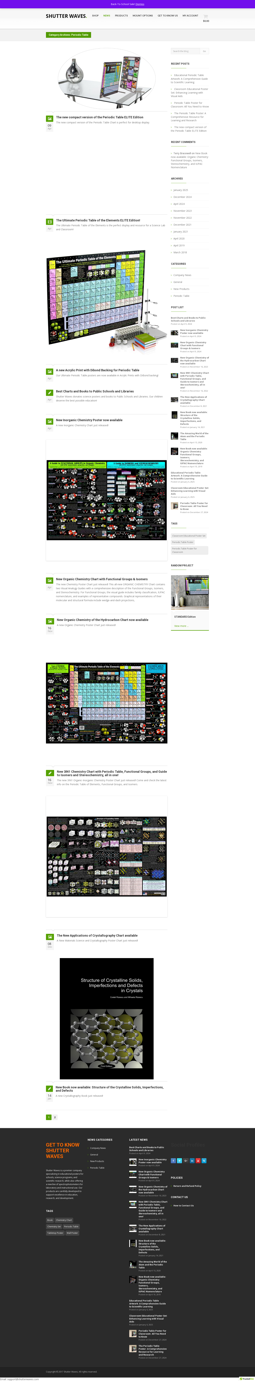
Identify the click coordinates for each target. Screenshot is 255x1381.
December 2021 (182, 224)
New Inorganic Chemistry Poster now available (89, 420)
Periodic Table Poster (182, 542)
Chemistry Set (54, 1226)
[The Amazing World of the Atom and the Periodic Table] (174, 435)
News (106, 15)
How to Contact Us (183, 1205)
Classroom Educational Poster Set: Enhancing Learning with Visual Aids (189, 92)
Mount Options (143, 15)
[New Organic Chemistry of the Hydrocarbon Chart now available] (174, 360)
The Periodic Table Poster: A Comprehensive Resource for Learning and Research (188, 117)
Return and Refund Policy (187, 1186)
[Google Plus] (186, 1160)
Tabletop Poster (55, 1232)
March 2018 (180, 252)
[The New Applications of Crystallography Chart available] (174, 399)
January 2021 (180, 231)
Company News (182, 275)
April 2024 (179, 203)
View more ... (181, 626)
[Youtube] (198, 1160)
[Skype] (204, 1160)
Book (50, 1220)
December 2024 (182, 197)
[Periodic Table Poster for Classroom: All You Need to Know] (174, 505)
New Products (181, 289)
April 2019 (179, 245)
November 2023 (182, 210)
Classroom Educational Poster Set (188, 535)
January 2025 (180, 190)
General (177, 282)
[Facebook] (173, 1160)
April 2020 (179, 238)
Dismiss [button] (139, 4)
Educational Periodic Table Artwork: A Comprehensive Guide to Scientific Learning (189, 78)
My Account (190, 15)
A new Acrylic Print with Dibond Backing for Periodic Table (97, 370)
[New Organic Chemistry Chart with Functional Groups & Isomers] (174, 345)
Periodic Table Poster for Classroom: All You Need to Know (194, 506)
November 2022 (182, 217)
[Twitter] (179, 1160)
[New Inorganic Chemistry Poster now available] (174, 332)
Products (121, 15)
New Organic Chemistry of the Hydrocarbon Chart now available (102, 620)
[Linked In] (192, 1160)
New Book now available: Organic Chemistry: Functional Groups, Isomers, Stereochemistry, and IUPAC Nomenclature (190, 160)
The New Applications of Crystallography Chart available (97, 935)
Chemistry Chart (64, 1220)
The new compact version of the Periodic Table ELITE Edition (99, 117)
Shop (95, 15)
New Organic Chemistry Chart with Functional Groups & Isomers (102, 579)
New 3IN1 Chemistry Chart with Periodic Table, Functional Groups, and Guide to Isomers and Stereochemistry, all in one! (112, 773)
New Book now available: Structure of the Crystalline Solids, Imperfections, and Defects (110, 1089)
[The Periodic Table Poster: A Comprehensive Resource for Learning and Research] (133, 1348)
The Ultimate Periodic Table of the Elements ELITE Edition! (98, 220)
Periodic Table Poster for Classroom (184, 550)
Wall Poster (72, 1232)
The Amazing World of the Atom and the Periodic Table (194, 436)
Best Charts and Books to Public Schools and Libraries (95, 391)
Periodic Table (181, 295)
